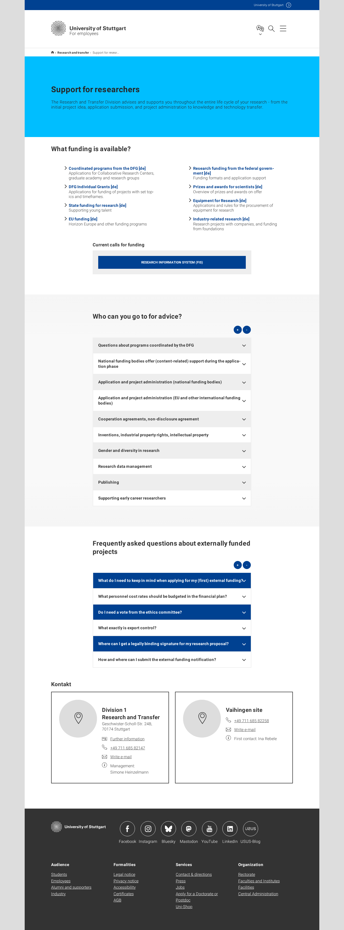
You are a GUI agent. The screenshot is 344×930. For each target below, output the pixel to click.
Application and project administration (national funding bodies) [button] (160, 381)
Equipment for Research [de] (219, 200)
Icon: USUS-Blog (250, 828)
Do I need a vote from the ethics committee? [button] (140, 612)
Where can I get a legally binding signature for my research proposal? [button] (163, 643)
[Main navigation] (283, 28)
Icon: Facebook (127, 828)
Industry (58, 893)
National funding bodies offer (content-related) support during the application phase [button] (169, 363)
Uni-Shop (184, 906)
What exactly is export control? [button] (127, 627)
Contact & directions (194, 874)
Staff (52, 52)
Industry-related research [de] (221, 218)
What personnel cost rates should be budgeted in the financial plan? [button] (162, 596)
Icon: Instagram (148, 828)
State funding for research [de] (97, 205)
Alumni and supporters (71, 887)
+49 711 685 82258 (251, 720)
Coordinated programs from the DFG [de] (107, 168)
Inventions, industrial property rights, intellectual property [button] (153, 434)
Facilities (246, 887)
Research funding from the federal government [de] (233, 170)
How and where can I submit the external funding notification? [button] (157, 659)
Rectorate (246, 874)
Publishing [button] (108, 482)
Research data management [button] (125, 466)
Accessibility (125, 887)
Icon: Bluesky (168, 828)
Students (59, 874)
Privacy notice (126, 880)
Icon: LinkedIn (229, 828)
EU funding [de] (83, 218)
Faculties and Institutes (259, 880)
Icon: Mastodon (188, 828)
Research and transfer (73, 52)
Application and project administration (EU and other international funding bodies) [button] (169, 400)
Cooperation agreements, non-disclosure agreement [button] (148, 418)
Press (181, 880)
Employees (61, 880)
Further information (127, 738)
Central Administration (258, 893)
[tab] (172, 345)
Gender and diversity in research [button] (129, 450)
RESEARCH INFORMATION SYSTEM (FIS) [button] (172, 262)
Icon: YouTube (209, 828)
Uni (269, 5)
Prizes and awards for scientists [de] (227, 186)
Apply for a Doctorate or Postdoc (197, 897)
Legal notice (124, 874)
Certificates (124, 893)
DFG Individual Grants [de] (93, 186)
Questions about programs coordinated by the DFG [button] (146, 345)
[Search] (271, 28)
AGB (117, 900)
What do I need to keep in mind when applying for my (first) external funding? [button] (170, 580)
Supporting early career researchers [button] (132, 498)
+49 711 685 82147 (127, 747)
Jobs (180, 887)
